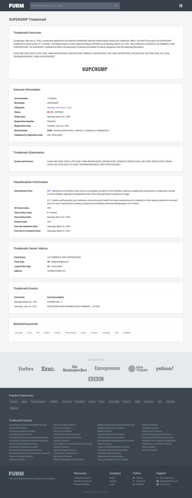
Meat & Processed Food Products (68, 459)
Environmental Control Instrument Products (29, 453)
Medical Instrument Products (111, 428)
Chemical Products (18, 428)
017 (49, 200)
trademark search (26, 478)
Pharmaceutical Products (109, 453)
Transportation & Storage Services (157, 437)
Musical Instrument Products (111, 434)
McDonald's (114, 401)
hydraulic (106, 333)
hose (29, 333)
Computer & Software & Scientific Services (28, 440)
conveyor (94, 333)
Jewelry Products (61, 440)
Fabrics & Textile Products (21, 456)
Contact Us (164, 484)
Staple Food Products (152, 431)
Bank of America (38, 401)
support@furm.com (168, 481)
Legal (111, 484)
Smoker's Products (150, 428)
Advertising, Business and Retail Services (28, 425)
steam (47, 333)
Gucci (101, 401)
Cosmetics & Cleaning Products (23, 447)
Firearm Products (17, 459)
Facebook (80, 401)
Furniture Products (62, 428)
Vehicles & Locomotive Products (157, 444)
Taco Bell (170, 401)
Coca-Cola (66, 401)
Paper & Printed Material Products (113, 447)
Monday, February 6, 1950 (59, 107)
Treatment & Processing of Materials (159, 440)
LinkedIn (140, 484)
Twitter (139, 478)
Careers (113, 481)
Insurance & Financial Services (67, 437)
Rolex (137, 401)
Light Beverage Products (64, 450)
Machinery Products (62, 456)
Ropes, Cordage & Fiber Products (113, 459)
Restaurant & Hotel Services (110, 456)
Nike (160, 401)
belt (37, 333)
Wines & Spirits (148, 447)
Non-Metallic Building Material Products (116, 440)
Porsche (127, 401)
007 (49, 191)
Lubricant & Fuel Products (65, 453)
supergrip (19, 333)
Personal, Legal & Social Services (113, 450)
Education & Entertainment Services (25, 450)
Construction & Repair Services (23, 444)
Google (92, 401)
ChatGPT (54, 401)
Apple (24, 401)
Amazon (13, 401)
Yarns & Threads (149, 450)
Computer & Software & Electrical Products (29, 437)
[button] (180, 5)
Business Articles (82, 484)
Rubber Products (150, 425)
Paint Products (104, 444)
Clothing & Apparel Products (22, 431)
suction (57, 333)
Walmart (14, 408)
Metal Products (105, 431)
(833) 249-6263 (166, 478)
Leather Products (61, 447)
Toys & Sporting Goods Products (157, 434)
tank (117, 333)
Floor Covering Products (64, 425)
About (112, 478)
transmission (70, 333)
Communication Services (20, 434)
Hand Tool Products (62, 431)
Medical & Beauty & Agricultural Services (116, 425)
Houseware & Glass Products (66, 434)
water (83, 333)
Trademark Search (82, 478)
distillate (126, 333)
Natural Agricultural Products (111, 437)
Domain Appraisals (83, 481)
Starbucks (149, 401)
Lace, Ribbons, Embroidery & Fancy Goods (72, 444)
